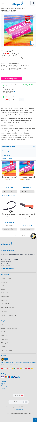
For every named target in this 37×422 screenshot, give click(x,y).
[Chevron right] (34, 177)
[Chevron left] (2, 177)
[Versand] (4, 360)
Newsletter (4, 335)
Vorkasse (3, 388)
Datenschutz (4, 300)
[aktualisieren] (21, 99)
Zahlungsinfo (4, 343)
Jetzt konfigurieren (11, 79)
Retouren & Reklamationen (9, 328)
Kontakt (3, 332)
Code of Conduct (6, 278)
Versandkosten (13, 56)
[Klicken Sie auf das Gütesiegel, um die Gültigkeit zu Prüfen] (33, 237)
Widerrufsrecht (5, 296)
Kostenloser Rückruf (8, 268)
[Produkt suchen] (33, 3)
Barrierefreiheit (5, 293)
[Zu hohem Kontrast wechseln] (25, 402)
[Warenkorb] (35, 420)
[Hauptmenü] (3, 3)
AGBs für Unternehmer (7, 307)
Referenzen (4, 282)
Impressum (4, 311)
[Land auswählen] (7, 99)
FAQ (2, 324)
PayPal (3, 383)
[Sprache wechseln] (22, 395)
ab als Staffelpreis (10, 54)
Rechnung (4, 386)
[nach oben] (35, 411)
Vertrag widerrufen (6, 350)
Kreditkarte (4, 381)
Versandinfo (4, 339)
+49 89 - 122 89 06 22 (12, 259)
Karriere (3, 289)
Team (2, 285)
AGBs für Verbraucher (7, 304)
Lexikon (3, 346)
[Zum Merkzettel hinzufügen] (33, 17)
